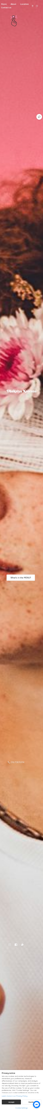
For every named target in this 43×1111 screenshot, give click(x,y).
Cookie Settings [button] (21, 1108)
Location (24, 4)
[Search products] (39, 116)
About (13, 4)
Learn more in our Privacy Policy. (15, 1096)
